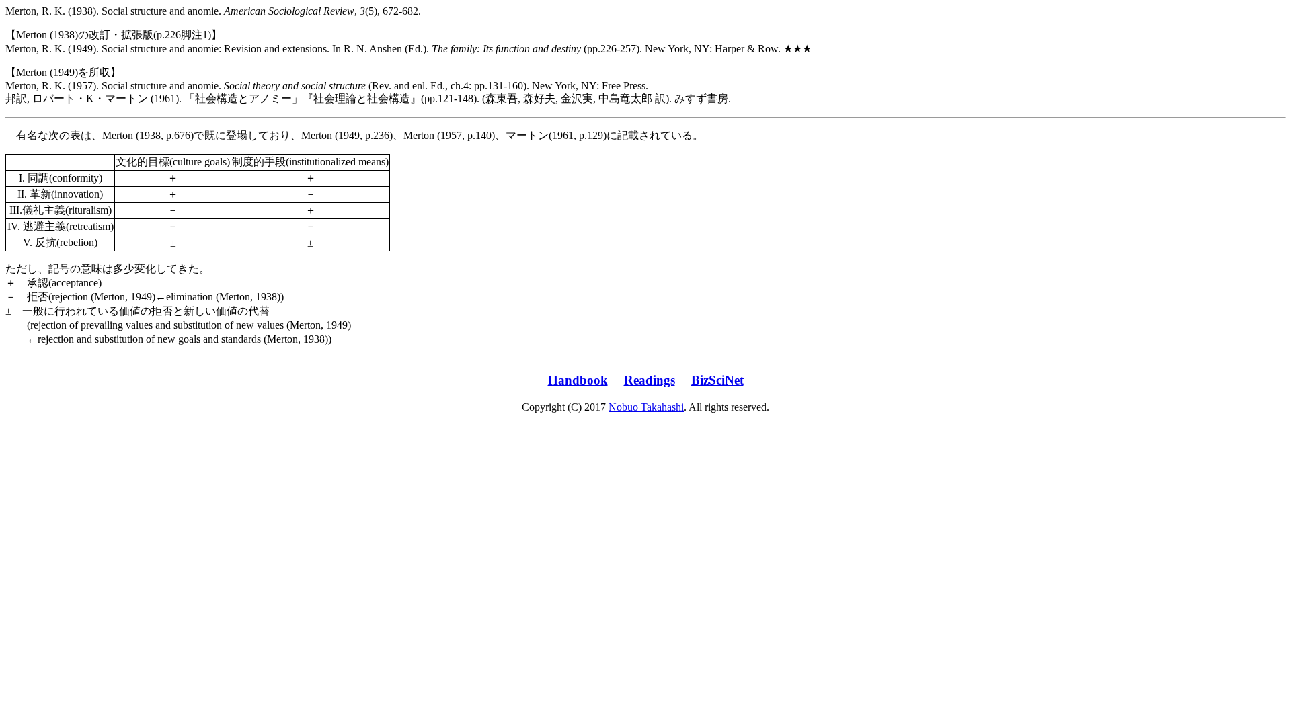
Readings (649, 380)
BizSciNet (717, 380)
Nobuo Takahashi (646, 407)
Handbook (578, 380)
